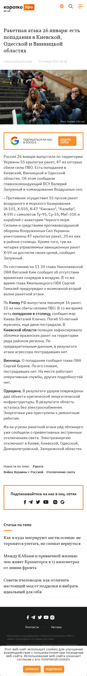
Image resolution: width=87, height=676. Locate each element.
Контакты (32, 627)
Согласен (32, 669)
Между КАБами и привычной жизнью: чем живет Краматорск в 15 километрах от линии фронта (41, 562)
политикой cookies (55, 659)
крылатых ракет (40, 162)
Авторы (56, 627)
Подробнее (54, 669)
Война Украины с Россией (23, 472)
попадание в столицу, (31, 313)
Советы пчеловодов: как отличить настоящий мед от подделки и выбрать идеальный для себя (41, 586)
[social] (25, 502)
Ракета (38, 466)
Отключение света (60, 472)
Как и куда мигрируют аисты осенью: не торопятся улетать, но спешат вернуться (42, 541)
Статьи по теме (17, 524)
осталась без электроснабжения (33, 407)
